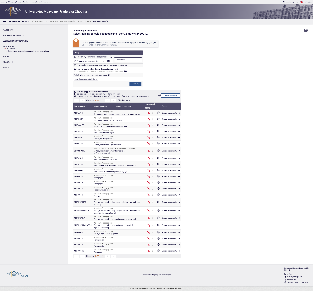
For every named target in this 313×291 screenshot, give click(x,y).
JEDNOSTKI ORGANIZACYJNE (15, 41)
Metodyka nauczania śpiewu (105, 159)
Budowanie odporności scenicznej (108, 120)
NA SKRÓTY (8, 30)
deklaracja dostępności (294, 277)
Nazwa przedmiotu (124, 106)
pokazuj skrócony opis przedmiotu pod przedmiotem (98, 94)
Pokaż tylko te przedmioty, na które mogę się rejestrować (100, 71)
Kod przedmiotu (80, 106)
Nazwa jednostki (100, 106)
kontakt (289, 274)
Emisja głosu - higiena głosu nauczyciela (110, 126)
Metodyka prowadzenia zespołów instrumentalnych (114, 165)
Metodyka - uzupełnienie (103, 139)
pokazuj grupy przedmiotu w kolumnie (92, 91)
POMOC (6, 67)
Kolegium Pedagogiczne (103, 112)
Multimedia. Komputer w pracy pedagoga (110, 171)
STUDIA (6, 57)
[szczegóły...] (152, 113)
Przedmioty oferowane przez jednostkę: (92, 57)
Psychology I (99, 252)
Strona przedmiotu (169, 113)
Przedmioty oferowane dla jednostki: (91, 61)
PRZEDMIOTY (8, 46)
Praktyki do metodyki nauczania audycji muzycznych (115, 219)
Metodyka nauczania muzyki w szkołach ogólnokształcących (110, 152)
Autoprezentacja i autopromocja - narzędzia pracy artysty (117, 114)
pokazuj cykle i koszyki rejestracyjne (91, 96)
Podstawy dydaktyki (102, 190)
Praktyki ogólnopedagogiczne (106, 234)
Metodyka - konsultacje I (104, 132)
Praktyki (97, 196)
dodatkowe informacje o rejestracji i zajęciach (130, 96)
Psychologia (99, 240)
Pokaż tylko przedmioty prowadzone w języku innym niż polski (102, 65)
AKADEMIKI (8, 62)
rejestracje (10, 49)
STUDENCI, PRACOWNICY (13, 35)
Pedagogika (98, 178)
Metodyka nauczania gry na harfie (107, 145)
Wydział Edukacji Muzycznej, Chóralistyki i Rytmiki (114, 148)
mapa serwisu (291, 280)
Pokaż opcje (125, 100)
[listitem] (14, 21)
